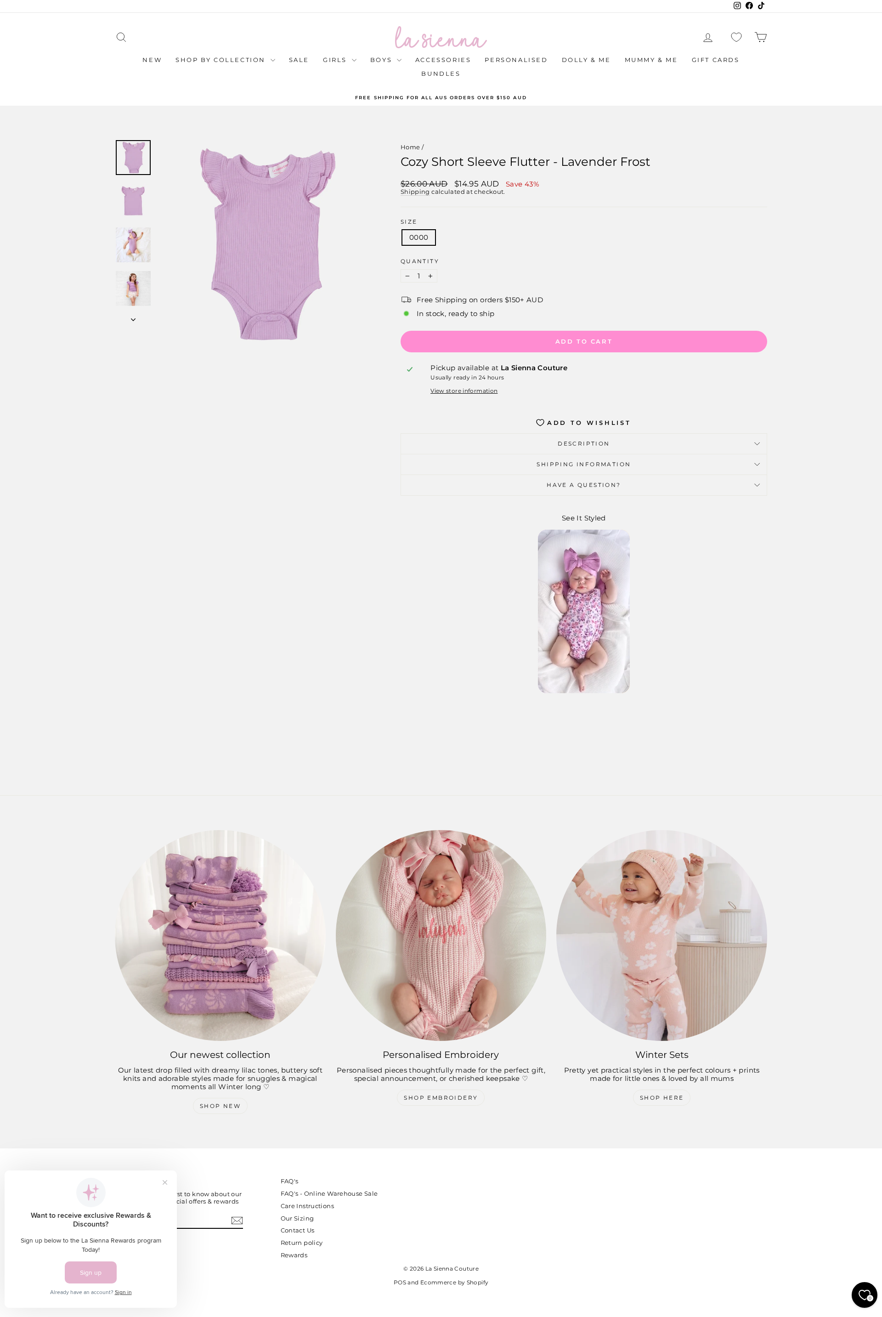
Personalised (516, 59)
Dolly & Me (586, 59)
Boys (382, 59)
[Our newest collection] (220, 935)
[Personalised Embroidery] (441, 935)
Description (584, 443)
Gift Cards (716, 59)
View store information (464, 391)
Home (410, 147)
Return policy (302, 1242)
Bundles (440, 73)
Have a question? (584, 484)
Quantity (420, 261)
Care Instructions (307, 1206)
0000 (419, 237)
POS (400, 1282)
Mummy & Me (651, 59)
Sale (299, 59)
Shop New (220, 1105)
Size (409, 222)
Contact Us (298, 1230)
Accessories (443, 59)
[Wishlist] (736, 37)
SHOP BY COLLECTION (221, 59)
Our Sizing (297, 1218)
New (152, 59)
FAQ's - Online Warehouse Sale (329, 1193)
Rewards (294, 1255)
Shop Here (662, 1097)
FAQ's (290, 1181)
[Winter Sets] (661, 935)
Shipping (415, 191)
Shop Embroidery (441, 1097)
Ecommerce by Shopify (454, 1282)
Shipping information (584, 464)
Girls (336, 59)
